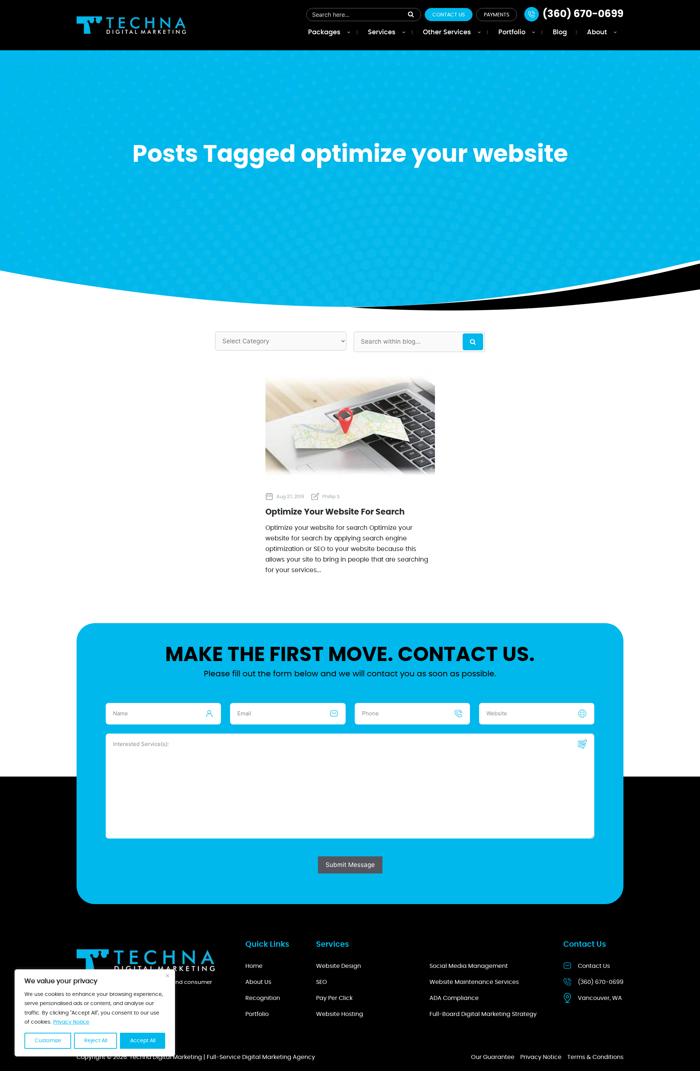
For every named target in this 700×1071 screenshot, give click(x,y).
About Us (258, 982)
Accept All (142, 1040)
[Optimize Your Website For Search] (350, 479)
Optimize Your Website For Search (335, 512)
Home (253, 966)
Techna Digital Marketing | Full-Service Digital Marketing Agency (222, 1057)
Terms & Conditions (595, 1057)
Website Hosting (339, 1014)
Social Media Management (468, 966)
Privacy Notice (71, 1022)
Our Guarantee (492, 1057)
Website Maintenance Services (474, 982)
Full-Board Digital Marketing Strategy (483, 1014)
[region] (95, 1012)
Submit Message (350, 864)
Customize (48, 1040)
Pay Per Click (334, 998)
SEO (321, 982)
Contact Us (448, 14)
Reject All (95, 1040)
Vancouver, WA (600, 998)
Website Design (338, 966)
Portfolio (257, 1014)
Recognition (262, 998)
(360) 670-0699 (600, 982)
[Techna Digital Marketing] (131, 25)
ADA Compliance (454, 998)
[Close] (167, 975)
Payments (496, 14)
